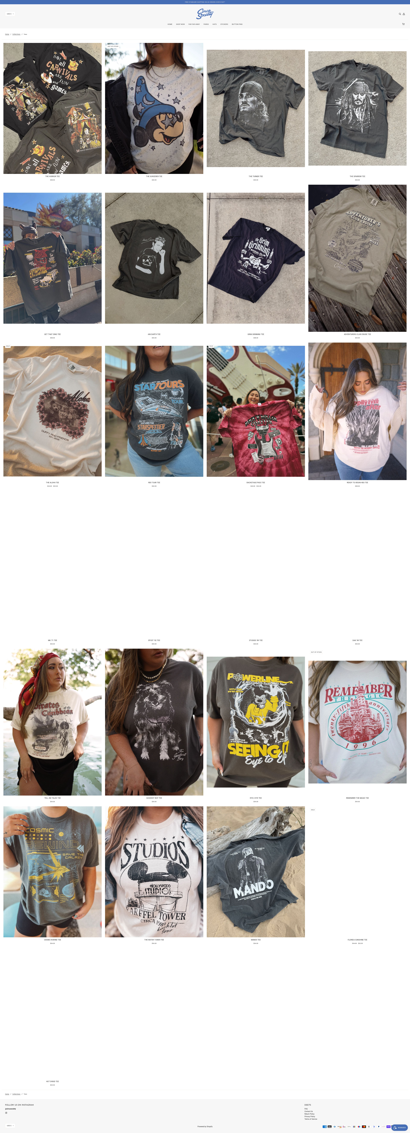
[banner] (205, 14)
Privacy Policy (310, 1116)
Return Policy (309, 1114)
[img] (400, 14)
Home (7, 34)
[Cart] (404, 24)
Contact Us (309, 1111)
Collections (16, 34)
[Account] (404, 14)
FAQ (306, 1109)
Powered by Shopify (205, 1127)
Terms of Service (311, 1119)
